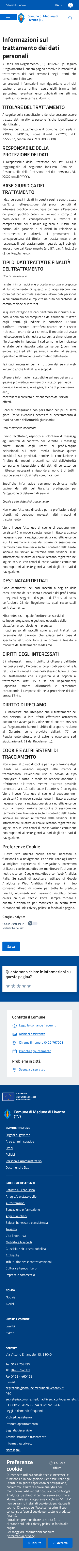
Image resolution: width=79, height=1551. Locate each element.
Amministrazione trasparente (26, 1436)
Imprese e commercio (20, 1274)
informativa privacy (21, 1535)
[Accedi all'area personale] (70, 5)
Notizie (10, 1297)
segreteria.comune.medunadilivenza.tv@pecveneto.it (42, 1399)
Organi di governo (18, 1134)
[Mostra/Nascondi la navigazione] (8, 16)
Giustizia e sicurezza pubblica (26, 1248)
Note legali (13, 1449)
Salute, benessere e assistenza (27, 1222)
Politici (10, 1154)
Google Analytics (14, 916)
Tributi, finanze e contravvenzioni (29, 1261)
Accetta (65, 1542)
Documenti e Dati (18, 1167)
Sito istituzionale (16, 5)
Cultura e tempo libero (21, 1268)
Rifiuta (39, 1542)
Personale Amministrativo (24, 1160)
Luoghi (10, 1326)
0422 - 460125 (21, 1376)
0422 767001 (20, 1369)
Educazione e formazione (23, 1209)
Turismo (11, 1229)
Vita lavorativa (16, 1235)
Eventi (10, 1332)
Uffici (9, 1147)
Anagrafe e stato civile (21, 1196)
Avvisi (10, 1303)
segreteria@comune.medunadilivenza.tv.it (35, 1387)
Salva (11, 946)
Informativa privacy (19, 1443)
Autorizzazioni (15, 1202)
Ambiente (12, 1255)
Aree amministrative (20, 1141)
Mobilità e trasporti (19, 1242)
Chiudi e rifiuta (62, 1465)
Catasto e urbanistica (20, 1189)
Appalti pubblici (16, 1216)
